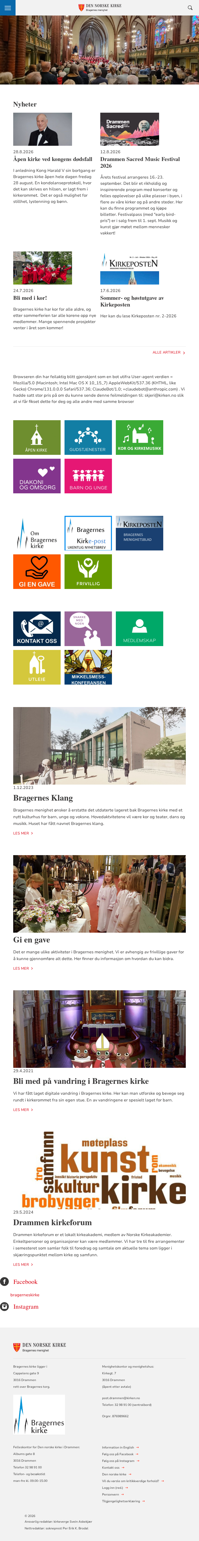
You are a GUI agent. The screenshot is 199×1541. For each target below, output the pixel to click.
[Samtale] (88, 631)
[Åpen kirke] (37, 440)
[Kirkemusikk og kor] (139, 440)
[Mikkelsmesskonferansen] (88, 669)
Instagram (26, 1306)
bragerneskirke (24, 1295)
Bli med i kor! (30, 297)
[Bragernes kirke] (37, 535)
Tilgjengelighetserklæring (121, 1501)
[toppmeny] (8, 8)
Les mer (21, 833)
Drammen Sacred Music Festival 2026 (140, 162)
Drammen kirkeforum (52, 1222)
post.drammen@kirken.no (121, 1398)
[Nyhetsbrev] (88, 535)
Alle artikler (167, 352)
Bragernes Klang (43, 797)
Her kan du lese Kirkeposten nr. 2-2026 (138, 316)
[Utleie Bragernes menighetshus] (37, 669)
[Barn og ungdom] (88, 478)
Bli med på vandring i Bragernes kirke (81, 1081)
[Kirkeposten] (139, 535)
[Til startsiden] (41, 1347)
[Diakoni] (37, 478)
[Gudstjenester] (88, 440)
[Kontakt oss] (37, 631)
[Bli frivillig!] (88, 574)
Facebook (25, 1281)
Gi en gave (31, 939)
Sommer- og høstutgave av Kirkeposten (132, 301)
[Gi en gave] (37, 574)
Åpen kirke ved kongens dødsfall (52, 159)
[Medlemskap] (139, 631)
